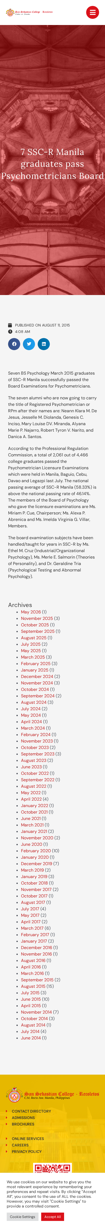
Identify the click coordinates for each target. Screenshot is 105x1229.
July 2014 (30, 1031)
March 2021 (32, 825)
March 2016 (32, 973)
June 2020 (31, 844)
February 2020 (36, 851)
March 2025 (33, 657)
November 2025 (37, 618)
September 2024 (38, 696)
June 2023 (31, 767)
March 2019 (32, 870)
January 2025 (34, 670)
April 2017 (31, 922)
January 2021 (34, 831)
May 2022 (31, 792)
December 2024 (37, 676)
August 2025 (34, 638)
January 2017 (34, 941)
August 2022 (33, 786)
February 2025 (36, 663)
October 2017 (34, 896)
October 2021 (34, 812)
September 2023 (37, 754)
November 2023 (37, 741)
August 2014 (33, 1025)
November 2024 (37, 683)
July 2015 (30, 993)
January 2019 (34, 876)
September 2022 (37, 780)
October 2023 (35, 747)
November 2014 (36, 1012)
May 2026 (31, 612)
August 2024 (34, 702)
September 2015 (37, 980)
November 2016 (36, 954)
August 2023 (33, 760)
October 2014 (34, 1018)
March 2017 (32, 928)
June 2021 (31, 818)
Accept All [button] (52, 1216)
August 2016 (33, 960)
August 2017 (33, 902)
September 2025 (38, 631)
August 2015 (33, 986)
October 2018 (34, 883)
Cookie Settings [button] (22, 1216)
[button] (14, 344)
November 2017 (36, 889)
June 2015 (31, 999)
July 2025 (31, 644)
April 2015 (31, 1005)
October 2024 (35, 689)
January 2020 (35, 857)
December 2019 (36, 863)
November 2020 (37, 838)
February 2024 (36, 734)
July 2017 (30, 909)
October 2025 (35, 625)
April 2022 (31, 799)
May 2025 (31, 650)
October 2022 (35, 773)
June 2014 (31, 1038)
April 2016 (31, 967)
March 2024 (33, 728)
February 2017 (35, 934)
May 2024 (31, 715)
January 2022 (34, 805)
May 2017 (30, 915)
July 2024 (31, 709)
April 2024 (31, 721)
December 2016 (36, 947)
